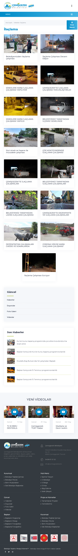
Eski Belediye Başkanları (14, 486)
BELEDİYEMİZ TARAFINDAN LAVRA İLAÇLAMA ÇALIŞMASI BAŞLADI (20, 215)
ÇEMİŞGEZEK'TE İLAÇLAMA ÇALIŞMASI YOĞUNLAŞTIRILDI (57, 89)
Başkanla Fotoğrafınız (13, 527)
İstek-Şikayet (46, 491)
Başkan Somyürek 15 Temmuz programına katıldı (37, 370)
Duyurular (11, 306)
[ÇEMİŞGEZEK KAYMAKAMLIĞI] (23, 537)
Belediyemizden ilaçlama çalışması (18, 57)
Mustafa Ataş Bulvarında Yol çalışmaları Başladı (36, 361)
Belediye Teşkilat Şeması (14, 477)
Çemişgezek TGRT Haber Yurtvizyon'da (37, 428)
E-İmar (44, 486)
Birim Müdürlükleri (12, 483)
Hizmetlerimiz (47, 504)
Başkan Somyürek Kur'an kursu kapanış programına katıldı (41, 352)
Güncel (9, 422)
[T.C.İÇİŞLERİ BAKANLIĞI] (54, 537)
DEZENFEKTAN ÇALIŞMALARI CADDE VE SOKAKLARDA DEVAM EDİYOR (20, 246)
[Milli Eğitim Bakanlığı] (64, 537)
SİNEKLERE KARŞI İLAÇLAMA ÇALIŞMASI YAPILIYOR (19, 89)
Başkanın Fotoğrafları (13, 524)
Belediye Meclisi (11, 480)
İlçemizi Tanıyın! (47, 477)
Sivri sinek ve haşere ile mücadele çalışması (17, 151)
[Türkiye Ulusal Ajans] (33, 537)
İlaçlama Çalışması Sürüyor (37, 275)
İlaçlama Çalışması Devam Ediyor (55, 57)
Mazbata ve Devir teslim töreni (61, 428)
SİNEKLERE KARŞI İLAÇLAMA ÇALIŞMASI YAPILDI (19, 120)
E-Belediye (46, 480)
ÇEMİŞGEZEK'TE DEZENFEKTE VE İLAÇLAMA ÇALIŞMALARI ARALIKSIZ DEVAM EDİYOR (57, 215)
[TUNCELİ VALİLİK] (13, 537)
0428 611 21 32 (50, 459)
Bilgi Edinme (46, 488)
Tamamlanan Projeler (50, 501)
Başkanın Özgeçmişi (12, 518)
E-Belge (45, 483)
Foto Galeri (11, 311)
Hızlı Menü (72, 26)
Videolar (10, 317)
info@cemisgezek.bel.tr (53, 464)
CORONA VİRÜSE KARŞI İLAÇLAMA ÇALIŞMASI (54, 245)
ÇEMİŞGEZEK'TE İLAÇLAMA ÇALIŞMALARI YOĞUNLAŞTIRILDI (19, 184)
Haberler (11, 300)
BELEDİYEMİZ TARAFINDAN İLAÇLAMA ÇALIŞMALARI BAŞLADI (56, 184)
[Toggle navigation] (71, 6)
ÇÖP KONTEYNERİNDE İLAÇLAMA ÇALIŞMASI (53, 151)
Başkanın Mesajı (11, 521)
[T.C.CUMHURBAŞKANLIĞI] (44, 537)
